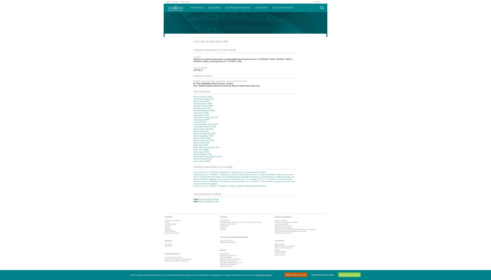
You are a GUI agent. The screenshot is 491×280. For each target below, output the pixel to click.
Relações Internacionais (228, 242)
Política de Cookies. (264, 275)
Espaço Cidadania (281, 220)
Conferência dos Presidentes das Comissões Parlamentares (240, 222)
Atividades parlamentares (173, 257)
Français (175, 2)
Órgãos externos (170, 231)
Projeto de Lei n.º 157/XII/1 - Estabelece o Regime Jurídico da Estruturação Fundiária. (229, 186)
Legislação (168, 229)
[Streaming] (204, 199)
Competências (225, 220)
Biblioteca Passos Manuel (229, 261)
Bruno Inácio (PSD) (201, 101)
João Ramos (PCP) (201, 120)
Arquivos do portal (226, 266)
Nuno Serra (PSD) (200, 145)
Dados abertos (280, 253)
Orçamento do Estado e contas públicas (178, 259)
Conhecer (168, 226)
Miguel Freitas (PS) (201, 143)
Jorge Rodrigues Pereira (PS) (205, 124)
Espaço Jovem (280, 255)
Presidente (168, 244)
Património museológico (228, 264)
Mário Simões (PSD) (202, 138)
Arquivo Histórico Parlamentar (230, 259)
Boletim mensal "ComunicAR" (285, 246)
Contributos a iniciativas (283, 226)
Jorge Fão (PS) (199, 122)
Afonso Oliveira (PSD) (202, 97)
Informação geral (171, 224)
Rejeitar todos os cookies (296, 275)
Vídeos (277, 250)
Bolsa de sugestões (281, 224)
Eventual (223, 228)
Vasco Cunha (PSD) (201, 161)
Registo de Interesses (172, 233)
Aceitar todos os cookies (349, 275)
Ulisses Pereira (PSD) (202, 159)
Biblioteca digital (280, 251)
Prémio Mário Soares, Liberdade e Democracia (290, 231)
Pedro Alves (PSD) (201, 150)
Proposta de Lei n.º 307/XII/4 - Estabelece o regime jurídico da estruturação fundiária (229, 172)
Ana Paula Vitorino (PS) (203, 99)
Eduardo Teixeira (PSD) (203, 106)
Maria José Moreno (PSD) (204, 133)
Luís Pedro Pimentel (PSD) (204, 127)
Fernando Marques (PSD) (204, 110)
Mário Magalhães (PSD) (203, 136)
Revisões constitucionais (228, 255)
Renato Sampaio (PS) (202, 154)
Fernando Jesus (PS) (202, 108)
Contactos (316, 2)
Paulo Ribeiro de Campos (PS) (206, 147)
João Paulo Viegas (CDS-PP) (205, 117)
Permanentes (224, 226)
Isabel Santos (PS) (201, 115)
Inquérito (223, 229)
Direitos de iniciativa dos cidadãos (286, 222)
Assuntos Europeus (226, 241)
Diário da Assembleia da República (177, 261)
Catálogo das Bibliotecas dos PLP (231, 263)
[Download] (214, 199)
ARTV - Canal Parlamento (283, 248)
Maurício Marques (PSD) (203, 140)
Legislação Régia (225, 257)
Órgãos (167, 222)
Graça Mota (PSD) (201, 113)
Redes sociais (279, 244)
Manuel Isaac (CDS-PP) (203, 129)
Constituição (224, 254)
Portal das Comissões (227, 224)
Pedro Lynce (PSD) (201, 152)
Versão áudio (184, 2)
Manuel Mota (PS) (201, 131)
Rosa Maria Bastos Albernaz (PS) (207, 156)
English (168, 2)
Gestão (167, 228)
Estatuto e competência (173, 220)
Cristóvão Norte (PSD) (203, 104)
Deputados (168, 246)
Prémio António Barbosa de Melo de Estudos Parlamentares (295, 229)
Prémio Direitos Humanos (284, 228)
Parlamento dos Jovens (283, 233)
